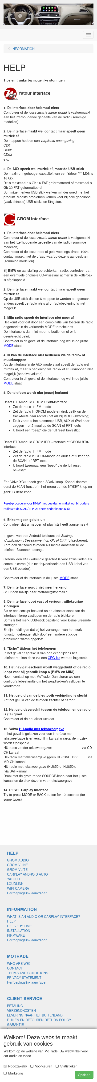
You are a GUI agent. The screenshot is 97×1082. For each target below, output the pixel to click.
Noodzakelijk (17, 1066)
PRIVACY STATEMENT (24, 977)
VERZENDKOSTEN (21, 1010)
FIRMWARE (16, 935)
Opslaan (84, 1074)
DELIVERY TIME (19, 925)
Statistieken (68, 1066)
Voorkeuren (43, 1066)
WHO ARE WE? (19, 963)
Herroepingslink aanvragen (27, 893)
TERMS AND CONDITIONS (27, 972)
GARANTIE (15, 1024)
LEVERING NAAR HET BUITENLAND (35, 1015)
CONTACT (15, 968)
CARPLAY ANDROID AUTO (27, 874)
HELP (11, 921)
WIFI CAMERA (18, 888)
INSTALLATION (18, 930)
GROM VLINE (17, 864)
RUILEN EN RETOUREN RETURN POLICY (39, 1019)
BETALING (15, 1005)
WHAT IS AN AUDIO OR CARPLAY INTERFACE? (43, 916)
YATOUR (13, 878)
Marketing (15, 1073)
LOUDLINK (15, 883)
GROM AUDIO (18, 860)
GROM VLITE (17, 869)
